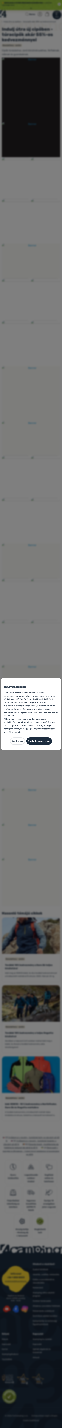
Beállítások (17, 741)
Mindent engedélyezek (39, 741)
